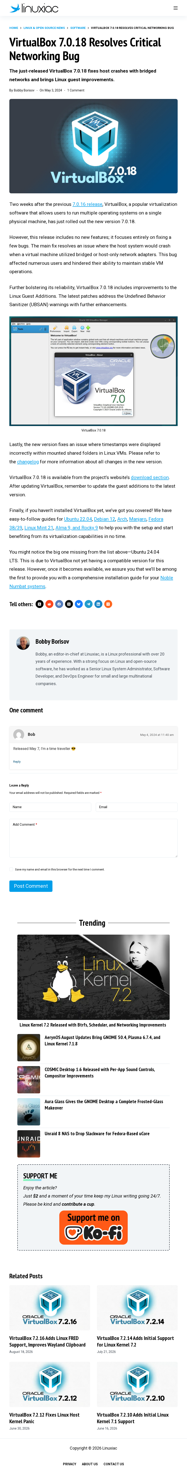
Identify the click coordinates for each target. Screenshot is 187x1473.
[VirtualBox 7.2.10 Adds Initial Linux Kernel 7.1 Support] (137, 1384)
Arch (122, 519)
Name (17, 807)
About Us (90, 1464)
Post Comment (31, 886)
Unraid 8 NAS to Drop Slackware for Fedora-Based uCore (97, 1133)
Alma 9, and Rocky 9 (76, 527)
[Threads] (69, 604)
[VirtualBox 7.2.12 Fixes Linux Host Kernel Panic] (49, 1384)
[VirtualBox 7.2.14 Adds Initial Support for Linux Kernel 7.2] (137, 1307)
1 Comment (75, 90)
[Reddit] (49, 604)
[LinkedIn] (98, 604)
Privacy (69, 1464)
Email (103, 807)
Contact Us (114, 1464)
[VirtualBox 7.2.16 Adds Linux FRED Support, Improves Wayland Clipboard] (49, 1307)
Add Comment (25, 824)
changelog (28, 461)
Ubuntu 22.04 (78, 519)
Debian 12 (104, 519)
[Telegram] (89, 604)
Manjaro (137, 519)
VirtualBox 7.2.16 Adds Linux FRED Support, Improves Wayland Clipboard (47, 1341)
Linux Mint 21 (38, 527)
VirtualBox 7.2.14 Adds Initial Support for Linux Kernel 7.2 (135, 1341)
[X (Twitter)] (40, 604)
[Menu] (176, 8)
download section (150, 477)
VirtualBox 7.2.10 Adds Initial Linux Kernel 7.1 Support (133, 1418)
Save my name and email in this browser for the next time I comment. (60, 869)
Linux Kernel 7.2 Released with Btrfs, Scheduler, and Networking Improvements (93, 1025)
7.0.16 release (87, 204)
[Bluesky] (79, 604)
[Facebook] (59, 604)
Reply (17, 761)
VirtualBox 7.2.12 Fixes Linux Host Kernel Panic (44, 1418)
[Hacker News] (108, 604)
